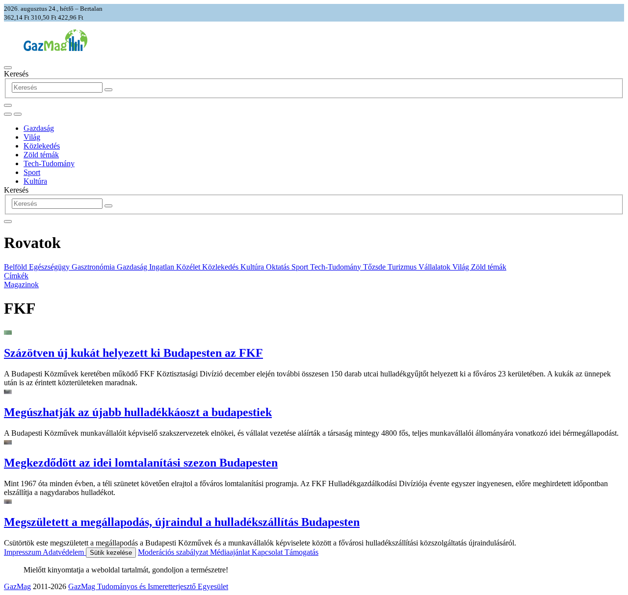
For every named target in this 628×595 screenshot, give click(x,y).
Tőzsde (375, 267)
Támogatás (301, 552)
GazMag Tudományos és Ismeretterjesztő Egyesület (148, 586)
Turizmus (403, 267)
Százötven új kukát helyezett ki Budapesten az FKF (133, 353)
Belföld (16, 267)
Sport (32, 172)
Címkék (16, 276)
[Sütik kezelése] (18, 114)
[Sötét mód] (8, 114)
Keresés (16, 74)
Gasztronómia (94, 267)
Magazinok (21, 284)
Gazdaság (39, 128)
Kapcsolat (268, 552)
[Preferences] (8, 105)
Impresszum (23, 552)
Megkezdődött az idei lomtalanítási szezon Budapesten (141, 462)
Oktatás (278, 267)
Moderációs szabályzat (174, 552)
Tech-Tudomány (49, 163)
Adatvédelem (64, 552)
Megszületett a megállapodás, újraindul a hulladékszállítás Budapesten (182, 522)
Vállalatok (435, 267)
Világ (32, 137)
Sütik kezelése (111, 552)
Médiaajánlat (231, 552)
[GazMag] (55, 48)
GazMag (17, 586)
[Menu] (8, 67)
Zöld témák (41, 154)
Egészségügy (50, 267)
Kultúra (35, 181)
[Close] (8, 221)
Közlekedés (42, 146)
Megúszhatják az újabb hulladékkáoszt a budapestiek (138, 412)
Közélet (189, 267)
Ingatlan (162, 267)
